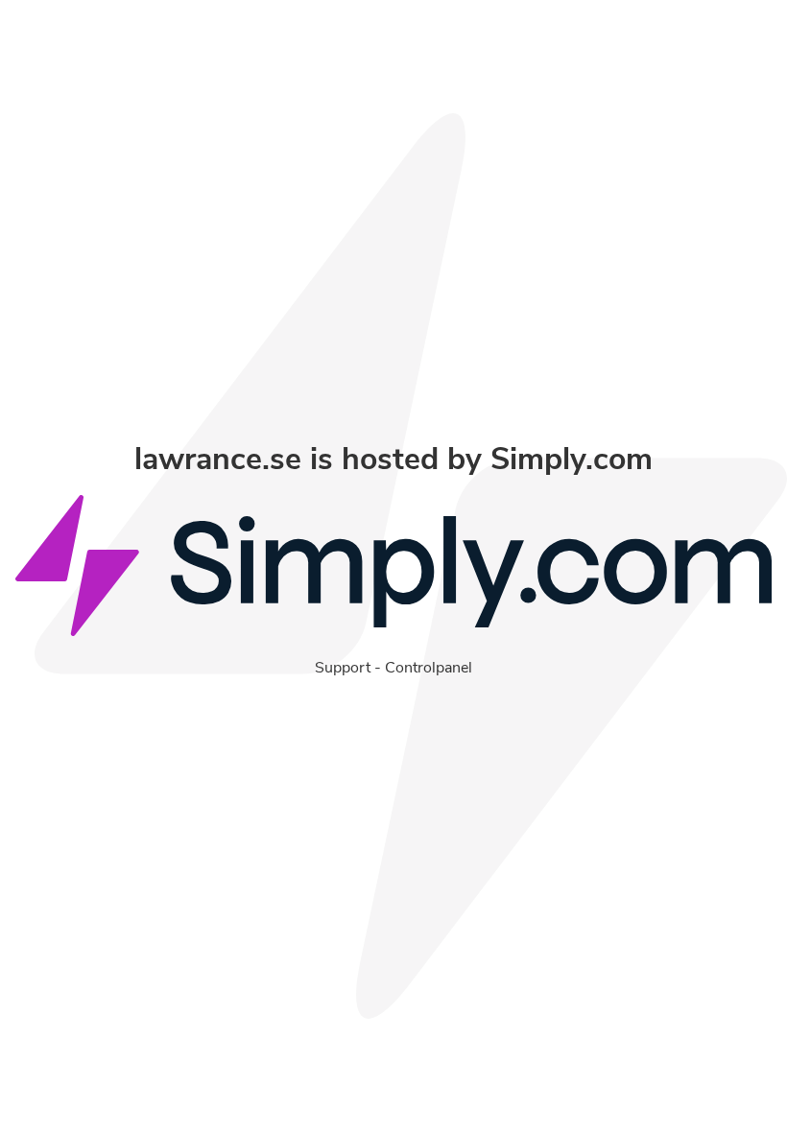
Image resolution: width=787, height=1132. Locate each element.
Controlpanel (428, 667)
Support (342, 667)
